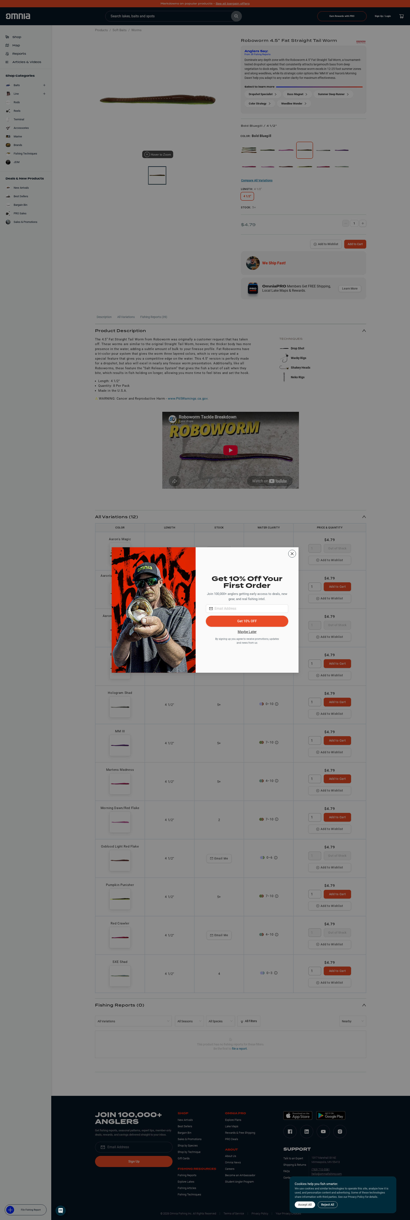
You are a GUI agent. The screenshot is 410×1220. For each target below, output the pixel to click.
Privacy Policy (356, 1196)
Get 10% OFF (247, 621)
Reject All (327, 1204)
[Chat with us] (61, 1210)
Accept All (305, 1204)
